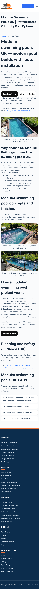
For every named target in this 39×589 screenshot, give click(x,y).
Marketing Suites (6, 475)
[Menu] (37, 6)
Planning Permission (7, 455)
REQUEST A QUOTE (28, 6)
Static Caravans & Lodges (9, 505)
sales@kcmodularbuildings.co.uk (18, 111)
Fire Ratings (5, 462)
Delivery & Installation (8, 446)
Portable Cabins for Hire (9, 512)
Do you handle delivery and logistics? (18, 412)
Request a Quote (9, 333)
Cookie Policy (5, 565)
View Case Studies (27, 94)
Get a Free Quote (9, 94)
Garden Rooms (6, 492)
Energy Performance (8, 459)
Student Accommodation (9, 482)
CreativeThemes (33, 585)
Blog (2, 545)
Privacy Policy (5, 562)
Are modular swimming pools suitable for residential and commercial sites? (18, 398)
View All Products (7, 521)
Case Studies (5, 532)
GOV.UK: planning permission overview (19, 368)
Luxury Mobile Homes (8, 508)
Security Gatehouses (8, 479)
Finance (3, 538)
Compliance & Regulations (9, 449)
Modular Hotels (6, 472)
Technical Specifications (9, 442)
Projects (4, 535)
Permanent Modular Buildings (10, 518)
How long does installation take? (17, 406)
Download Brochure (7, 541)
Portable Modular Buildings (10, 515)
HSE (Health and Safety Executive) (18, 365)
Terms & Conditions (7, 568)
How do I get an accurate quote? (17, 419)
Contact (3, 555)
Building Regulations (7, 452)
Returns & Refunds (7, 571)
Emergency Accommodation (10, 485)
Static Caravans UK (7, 502)
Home (3, 36)
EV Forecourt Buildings (8, 488)
